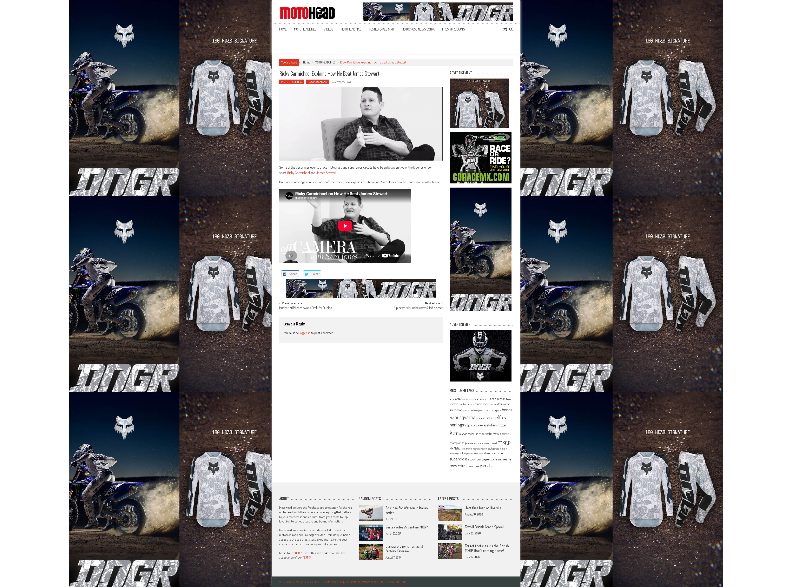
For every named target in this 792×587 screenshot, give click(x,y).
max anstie (485, 434)
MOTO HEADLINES (305, 29)
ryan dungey (462, 453)
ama (452, 399)
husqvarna (464, 417)
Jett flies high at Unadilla (483, 508)
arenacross (498, 399)
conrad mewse (483, 404)
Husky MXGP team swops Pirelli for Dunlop (305, 308)
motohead (492, 443)
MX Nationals (458, 448)
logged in (304, 333)
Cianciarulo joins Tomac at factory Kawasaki (404, 548)
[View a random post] (505, 29)
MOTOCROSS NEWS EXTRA (418, 29)
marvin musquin (468, 434)
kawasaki (484, 425)
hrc (452, 418)
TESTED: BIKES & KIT (381, 29)
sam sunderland (476, 453)
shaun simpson (493, 453)
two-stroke (473, 466)
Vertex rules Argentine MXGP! (406, 527)
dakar (494, 404)
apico (486, 399)
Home (283, 29)
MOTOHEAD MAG (351, 29)
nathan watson (480, 448)
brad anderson (466, 404)
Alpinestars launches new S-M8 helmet (418, 308)
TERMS (307, 557)
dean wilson (503, 404)
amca (480, 399)
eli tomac (456, 409)
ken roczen (499, 425)
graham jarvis (477, 410)
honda (507, 409)
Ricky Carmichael (298, 172)
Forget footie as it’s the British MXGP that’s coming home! (487, 548)
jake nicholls (487, 418)
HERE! (298, 553)
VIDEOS (328, 29)
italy (478, 418)
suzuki (472, 459)
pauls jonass (493, 448)
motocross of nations (477, 443)
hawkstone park (492, 410)
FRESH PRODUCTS (453, 29)
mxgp (504, 441)
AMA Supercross (465, 399)
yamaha (486, 465)
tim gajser (483, 459)
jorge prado (470, 425)
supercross (459, 458)
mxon (469, 448)
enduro (466, 410)
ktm (454, 432)
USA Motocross (317, 82)
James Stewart (326, 172)
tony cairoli (458, 465)
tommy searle (501, 459)
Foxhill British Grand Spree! (484, 527)
